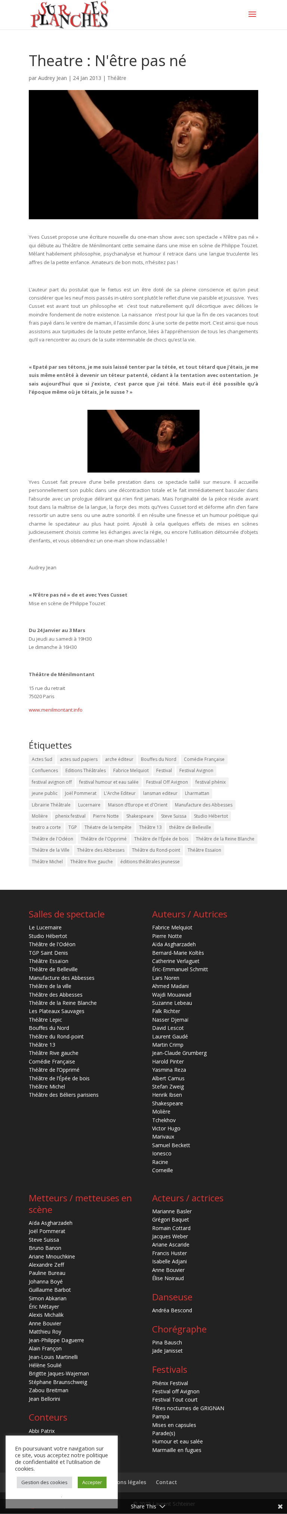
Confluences (45, 770)
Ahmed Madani (170, 986)
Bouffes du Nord (158, 759)
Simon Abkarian (48, 1298)
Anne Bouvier (45, 1323)
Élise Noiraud (168, 1278)
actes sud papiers (79, 759)
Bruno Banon (45, 1247)
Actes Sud (42, 759)
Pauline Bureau (47, 1272)
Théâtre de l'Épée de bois (161, 839)
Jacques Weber (170, 1236)
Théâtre (116, 77)
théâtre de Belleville (190, 827)
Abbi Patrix (42, 1430)
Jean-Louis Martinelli (53, 1356)
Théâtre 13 (150, 827)
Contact (166, 1482)
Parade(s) (163, 1433)
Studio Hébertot (211, 816)
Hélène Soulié (45, 1365)
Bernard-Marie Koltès (178, 952)
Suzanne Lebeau (172, 1002)
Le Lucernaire (45, 927)
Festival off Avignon (176, 1391)
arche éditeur (119, 759)
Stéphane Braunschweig (58, 1381)
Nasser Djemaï (170, 1019)
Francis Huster (169, 1253)
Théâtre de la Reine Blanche (225, 839)
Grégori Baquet (170, 1219)
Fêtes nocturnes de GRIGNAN (188, 1408)
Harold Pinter (168, 1061)
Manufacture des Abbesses (203, 805)
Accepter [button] (92, 1482)
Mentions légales (124, 1482)
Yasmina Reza (169, 1069)
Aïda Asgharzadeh (174, 944)
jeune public (45, 793)
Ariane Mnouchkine (52, 1256)
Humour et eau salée (177, 1441)
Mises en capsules (174, 1424)
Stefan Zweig (168, 1086)
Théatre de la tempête (108, 827)
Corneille (162, 1170)
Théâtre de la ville (50, 986)
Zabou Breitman (48, 1390)
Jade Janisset (167, 1350)
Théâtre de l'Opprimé (104, 839)
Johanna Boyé (46, 1281)
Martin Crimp (167, 1044)
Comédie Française (204, 759)
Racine (160, 1161)
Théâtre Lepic (45, 1019)
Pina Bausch (167, 1342)
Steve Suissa (173, 816)
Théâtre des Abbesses (100, 850)
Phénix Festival (170, 1383)
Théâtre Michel (47, 861)
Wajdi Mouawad (171, 994)
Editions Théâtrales (85, 770)
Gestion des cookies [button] (44, 1482)
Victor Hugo (166, 1128)
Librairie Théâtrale (51, 805)
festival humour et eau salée (109, 782)
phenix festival (70, 816)
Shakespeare (140, 816)
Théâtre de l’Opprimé (54, 1069)
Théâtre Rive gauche (91, 861)
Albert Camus (168, 1078)
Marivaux (163, 1136)
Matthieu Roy (45, 1331)
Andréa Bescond (172, 1310)
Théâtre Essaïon (204, 850)
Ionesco (162, 1153)
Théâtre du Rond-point (156, 850)
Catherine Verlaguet (176, 961)
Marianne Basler (172, 1211)
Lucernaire (89, 805)
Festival (164, 770)
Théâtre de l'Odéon (52, 839)
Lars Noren (165, 977)
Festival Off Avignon (167, 782)
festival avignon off (52, 782)
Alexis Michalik (46, 1314)
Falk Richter (166, 1011)
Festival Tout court (175, 1399)
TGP (72, 827)
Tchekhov (164, 1120)
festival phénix (210, 782)
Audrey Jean (52, 77)
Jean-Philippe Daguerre (56, 1340)
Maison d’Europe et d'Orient (137, 805)
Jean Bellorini (44, 1398)
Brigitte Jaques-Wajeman (59, 1373)
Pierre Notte (106, 816)
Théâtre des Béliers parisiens (64, 1094)
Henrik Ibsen (167, 1094)
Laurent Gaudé (170, 1036)
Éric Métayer (44, 1306)
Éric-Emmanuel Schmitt (180, 969)
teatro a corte (46, 827)
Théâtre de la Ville (51, 850)
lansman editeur (160, 793)
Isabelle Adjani (169, 1261)
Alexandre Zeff (46, 1264)
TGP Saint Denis (48, 952)
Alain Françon (45, 1348)
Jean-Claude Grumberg (179, 1052)
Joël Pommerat (80, 793)
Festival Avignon (196, 770)
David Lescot (168, 1027)
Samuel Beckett (171, 1145)
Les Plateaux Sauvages (56, 1011)
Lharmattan (197, 793)
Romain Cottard (171, 1228)
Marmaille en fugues (176, 1449)
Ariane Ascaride (170, 1244)
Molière (40, 816)
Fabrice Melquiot (131, 770)
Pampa (160, 1416)
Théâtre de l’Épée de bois (59, 1078)
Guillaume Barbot (50, 1289)
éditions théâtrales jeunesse (150, 861)
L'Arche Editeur (120, 793)
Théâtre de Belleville (53, 969)
